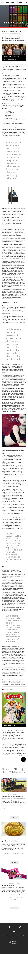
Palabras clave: (5, 758)
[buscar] (26, 2)
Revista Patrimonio (14, 3)
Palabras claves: (6, 809)
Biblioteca (12, 758)
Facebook (10, 928)
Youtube (14, 932)
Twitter (19, 928)
